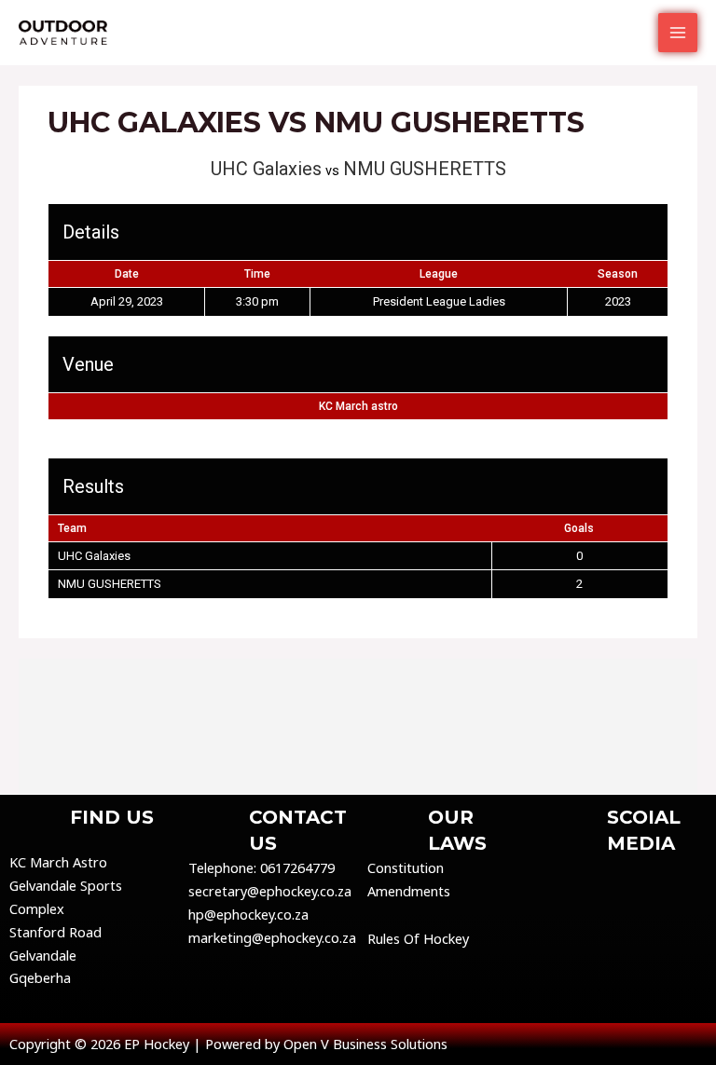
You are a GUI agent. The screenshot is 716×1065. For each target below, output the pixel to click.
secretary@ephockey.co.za (269, 890)
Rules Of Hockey (418, 938)
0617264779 (297, 867)
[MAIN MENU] (677, 32)
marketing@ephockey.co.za (272, 937)
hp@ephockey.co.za (248, 914)
